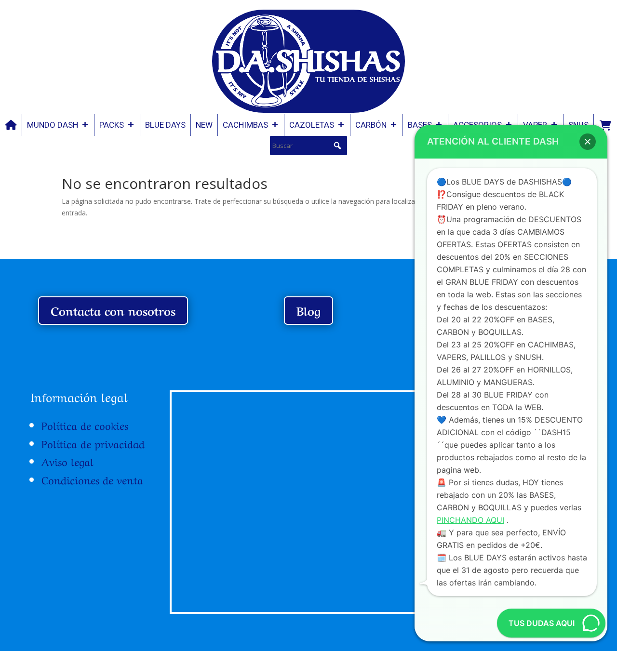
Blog (308, 310)
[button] (337, 145)
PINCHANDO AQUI (470, 520)
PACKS (111, 125)
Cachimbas (245, 125)
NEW (204, 125)
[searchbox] (308, 145)
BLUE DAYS (165, 125)
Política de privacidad (93, 443)
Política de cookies (84, 424)
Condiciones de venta (92, 479)
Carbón (371, 125)
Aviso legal (67, 460)
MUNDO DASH (52, 125)
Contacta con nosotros (113, 310)
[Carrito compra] (605, 125)
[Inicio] (11, 125)
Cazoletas (311, 125)
